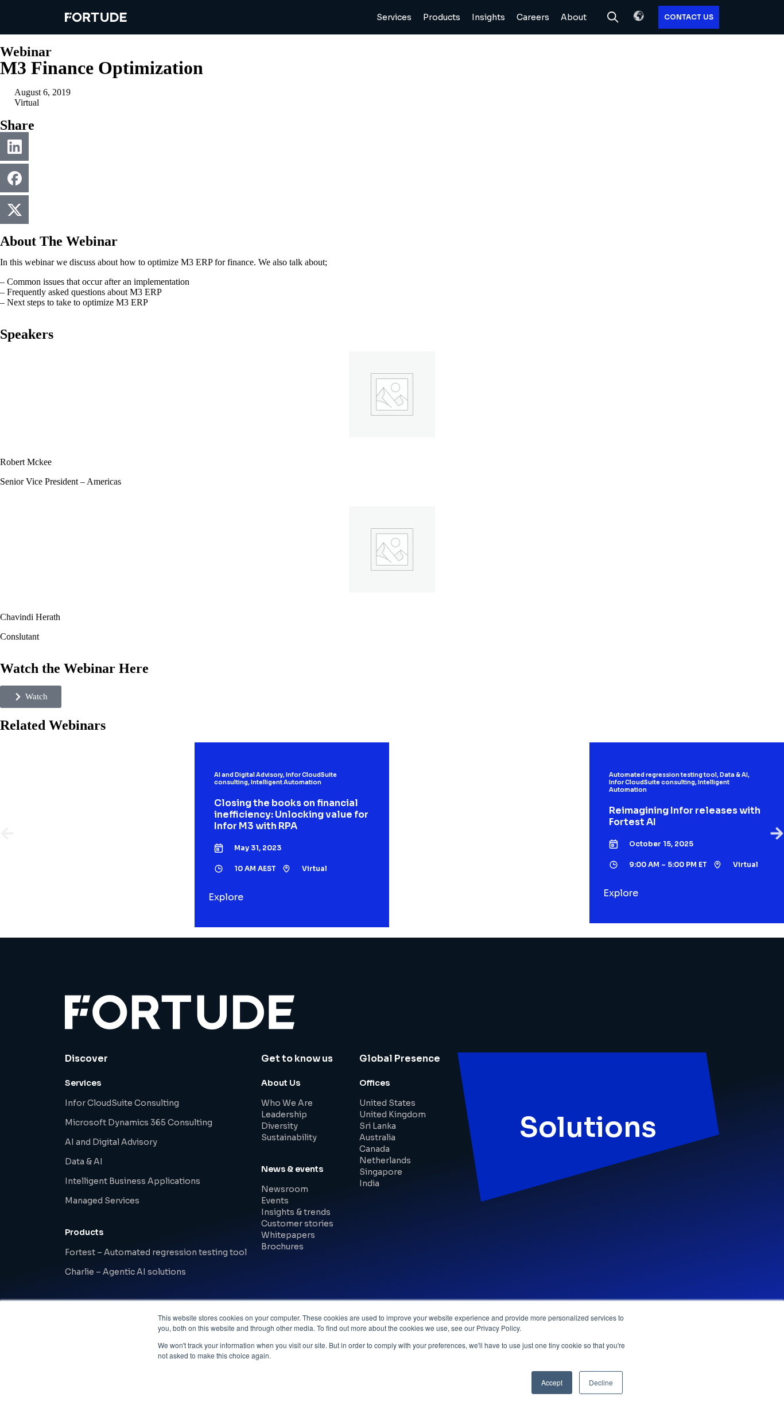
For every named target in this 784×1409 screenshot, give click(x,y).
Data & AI (84, 1161)
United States (387, 1103)
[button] (639, 16)
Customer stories (297, 1223)
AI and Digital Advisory (111, 1142)
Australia (377, 1137)
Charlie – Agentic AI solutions (125, 1272)
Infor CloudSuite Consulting (122, 1103)
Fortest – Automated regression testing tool (156, 1252)
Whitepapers (288, 1235)
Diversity (279, 1126)
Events (275, 1200)
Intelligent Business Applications (132, 1181)
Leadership (284, 1114)
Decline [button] (601, 1382)
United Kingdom (392, 1114)
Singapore (380, 1172)
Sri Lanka (377, 1126)
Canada (374, 1149)
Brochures (282, 1246)
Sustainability (289, 1137)
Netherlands (385, 1160)
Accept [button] (551, 1382)
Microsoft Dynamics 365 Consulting (138, 1122)
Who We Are (287, 1103)
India (369, 1183)
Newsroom (284, 1189)
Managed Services (102, 1200)
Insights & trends (296, 1212)
